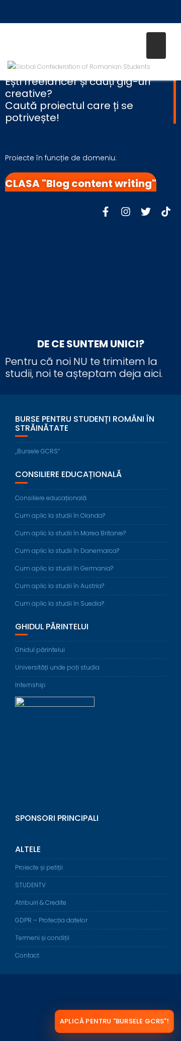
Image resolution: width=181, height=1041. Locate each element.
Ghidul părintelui (40, 649)
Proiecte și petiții (39, 867)
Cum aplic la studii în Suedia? (59, 603)
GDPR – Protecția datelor (51, 920)
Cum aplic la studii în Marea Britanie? (70, 533)
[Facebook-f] (106, 212)
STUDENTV (30, 885)
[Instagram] (126, 212)
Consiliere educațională (50, 498)
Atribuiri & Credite (40, 902)
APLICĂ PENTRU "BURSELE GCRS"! (114, 1021)
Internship (30, 685)
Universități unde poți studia (57, 667)
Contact (27, 955)
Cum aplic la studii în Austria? (59, 586)
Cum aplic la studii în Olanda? (60, 515)
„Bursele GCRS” (37, 451)
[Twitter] (146, 212)
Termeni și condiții (42, 937)
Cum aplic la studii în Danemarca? (67, 550)
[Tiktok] (166, 212)
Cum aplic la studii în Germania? (64, 568)
